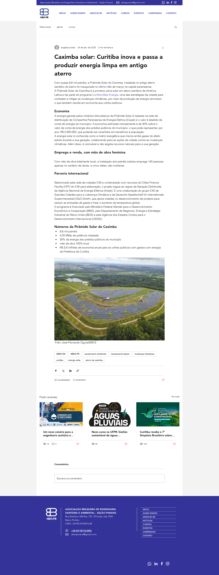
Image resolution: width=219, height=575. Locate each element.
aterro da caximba (94, 360)
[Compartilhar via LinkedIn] (70, 370)
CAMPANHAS (149, 532)
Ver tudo (175, 396)
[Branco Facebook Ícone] (171, 2)
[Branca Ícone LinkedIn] (167, 2)
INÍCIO (146, 509)
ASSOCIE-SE (149, 517)
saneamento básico (120, 354)
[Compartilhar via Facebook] (55, 370)
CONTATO (147, 535)
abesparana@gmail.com (133, 2)
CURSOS (147, 524)
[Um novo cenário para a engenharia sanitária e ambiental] (61, 414)
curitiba (59, 360)
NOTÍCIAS (147, 520)
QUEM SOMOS (150, 513)
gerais (60, 27)
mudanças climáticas (144, 354)
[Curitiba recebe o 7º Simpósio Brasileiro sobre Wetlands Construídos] (157, 414)
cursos (72, 27)
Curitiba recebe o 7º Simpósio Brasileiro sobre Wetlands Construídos (156, 433)
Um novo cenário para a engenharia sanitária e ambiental (58, 433)
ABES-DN (60, 354)
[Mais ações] (163, 47)
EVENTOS (147, 528)
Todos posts (45, 27)
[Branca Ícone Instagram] (175, 2)
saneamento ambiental (95, 354)
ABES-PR (74, 354)
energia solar (74, 360)
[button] (78, 13)
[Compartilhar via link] (77, 370)
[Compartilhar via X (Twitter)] (63, 370)
